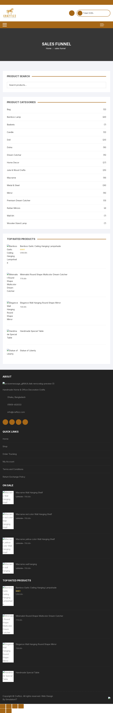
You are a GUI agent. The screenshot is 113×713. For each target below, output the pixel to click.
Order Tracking (10, 454)
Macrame (11, 177)
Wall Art (10, 215)
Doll (8, 139)
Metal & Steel (13, 185)
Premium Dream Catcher (18, 200)
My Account (8, 461)
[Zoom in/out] (3, 706)
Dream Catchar (14, 155)
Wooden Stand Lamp (17, 223)
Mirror (10, 193)
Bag (9, 109)
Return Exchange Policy (14, 476)
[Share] (15, 706)
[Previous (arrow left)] (3, 711)
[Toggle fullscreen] (9, 706)
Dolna (9, 147)
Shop (5, 446)
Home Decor (13, 162)
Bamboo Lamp (14, 117)
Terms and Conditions (13, 469)
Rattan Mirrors (13, 208)
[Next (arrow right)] (9, 711)
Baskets (11, 124)
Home (5, 439)
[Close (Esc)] (21, 706)
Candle (10, 132)
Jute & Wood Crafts (16, 170)
